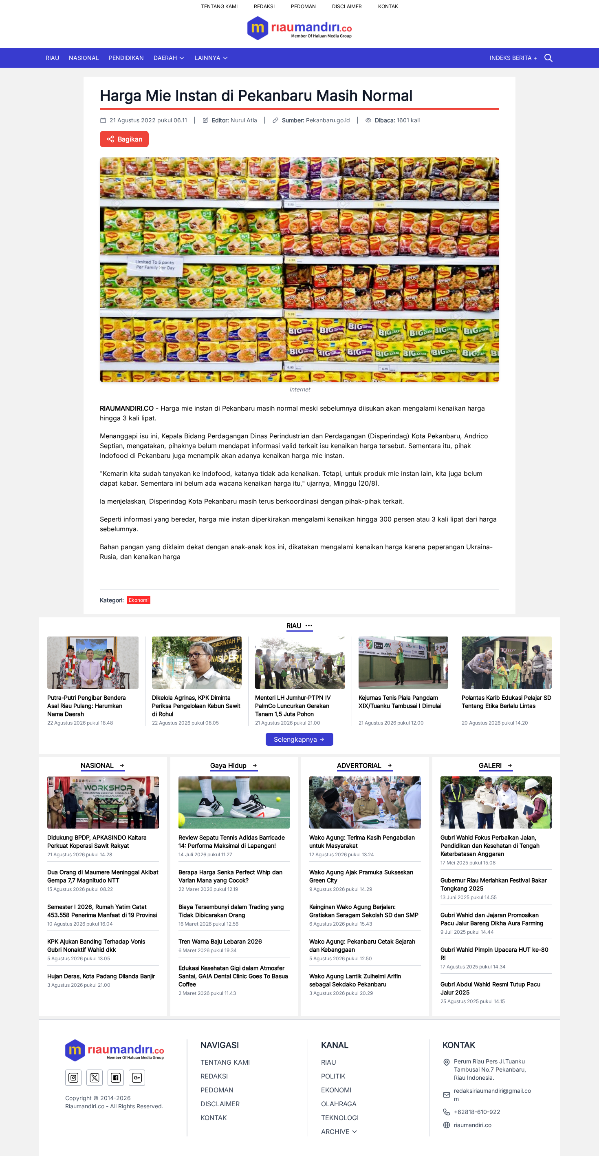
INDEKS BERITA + (513, 57)
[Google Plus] (137, 1078)
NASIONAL (84, 57)
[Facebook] (116, 1078)
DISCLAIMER (347, 4)
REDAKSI (264, 4)
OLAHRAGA (339, 1104)
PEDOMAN (303, 4)
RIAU (52, 57)
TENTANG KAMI (219, 4)
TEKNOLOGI (340, 1118)
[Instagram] (73, 1078)
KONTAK (388, 4)
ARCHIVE (335, 1131)
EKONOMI (336, 1090)
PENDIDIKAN (126, 57)
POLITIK (333, 1076)
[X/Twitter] (94, 1078)
